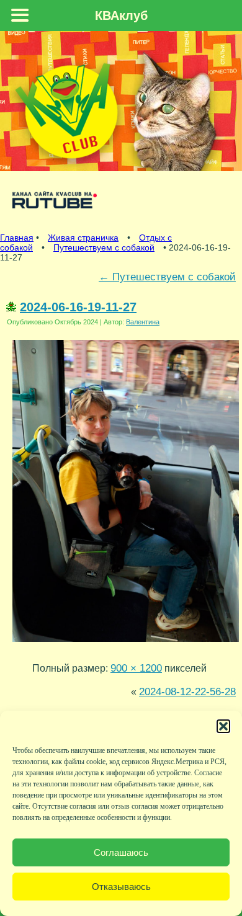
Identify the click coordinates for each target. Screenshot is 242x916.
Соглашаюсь (121, 852)
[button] (223, 726)
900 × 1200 (136, 668)
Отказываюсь (121, 886)
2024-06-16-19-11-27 (78, 307)
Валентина (142, 322)
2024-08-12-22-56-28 (187, 691)
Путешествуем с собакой (104, 247)
